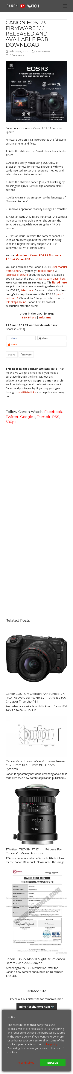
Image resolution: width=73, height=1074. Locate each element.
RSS (55, 416)
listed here (59, 282)
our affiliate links (26, 392)
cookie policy (49, 1044)
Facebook (53, 411)
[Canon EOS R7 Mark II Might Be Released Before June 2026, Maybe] (36, 911)
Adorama (45, 317)
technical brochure (17, 274)
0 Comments (17, 55)
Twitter (12, 416)
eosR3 (12, 354)
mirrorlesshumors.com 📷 (36, 1006)
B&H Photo (29, 317)
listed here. (27, 290)
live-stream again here (52, 278)
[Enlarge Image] (36, 91)
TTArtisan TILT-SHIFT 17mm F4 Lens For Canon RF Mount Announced (34, 851)
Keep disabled (25, 1062)
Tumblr (44, 416)
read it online (46, 270)
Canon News (43, 51)
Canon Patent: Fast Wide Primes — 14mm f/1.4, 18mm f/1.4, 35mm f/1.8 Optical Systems (35, 765)
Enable (52, 1062)
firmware (26, 354)
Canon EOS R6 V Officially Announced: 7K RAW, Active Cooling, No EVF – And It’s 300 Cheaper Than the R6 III (36, 697)
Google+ (27, 416)
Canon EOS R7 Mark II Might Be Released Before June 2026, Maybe (35, 961)
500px (11, 421)
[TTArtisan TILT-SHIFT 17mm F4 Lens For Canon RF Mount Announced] (36, 813)
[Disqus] (36, 474)
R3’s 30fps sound (16, 302)
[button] (65, 5)
